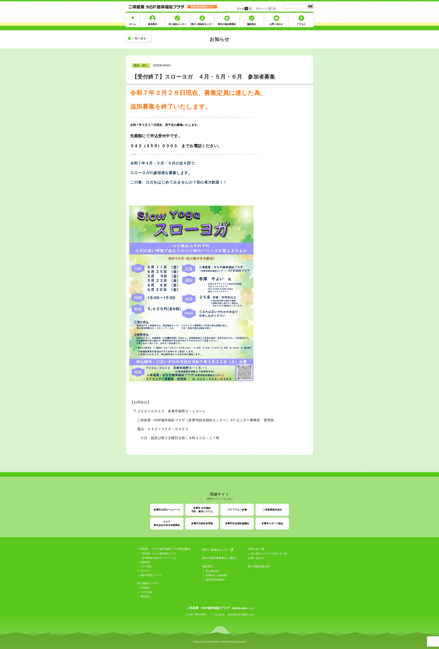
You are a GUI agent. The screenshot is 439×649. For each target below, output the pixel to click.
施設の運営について (151, 575)
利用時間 (145, 562)
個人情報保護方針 (259, 566)
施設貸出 (251, 24)
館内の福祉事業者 (227, 24)
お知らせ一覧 (256, 548)
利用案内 (145, 587)
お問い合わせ (276, 24)
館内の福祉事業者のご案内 (218, 558)
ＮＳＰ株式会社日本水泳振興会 (167, 523)
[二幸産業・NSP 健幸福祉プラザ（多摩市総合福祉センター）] (174, 6)
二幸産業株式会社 (272, 509)
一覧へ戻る (139, 38)
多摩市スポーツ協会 (272, 523)
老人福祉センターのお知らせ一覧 (269, 553)
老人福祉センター (177, 24)
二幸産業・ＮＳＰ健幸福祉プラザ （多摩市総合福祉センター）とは (158, 555)
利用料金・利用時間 (216, 575)
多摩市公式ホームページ (167, 509)
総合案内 (152, 24)
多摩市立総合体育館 (202, 523)
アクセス (301, 24)
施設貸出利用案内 (215, 579)
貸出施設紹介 (212, 571)
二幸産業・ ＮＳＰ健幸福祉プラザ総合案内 (163, 548)
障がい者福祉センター (202, 24)
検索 (310, 6)
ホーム (132, 24)
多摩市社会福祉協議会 (237, 523)
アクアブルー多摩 (237, 509)
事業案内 (145, 596)
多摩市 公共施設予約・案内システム (202, 510)
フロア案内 (146, 566)
